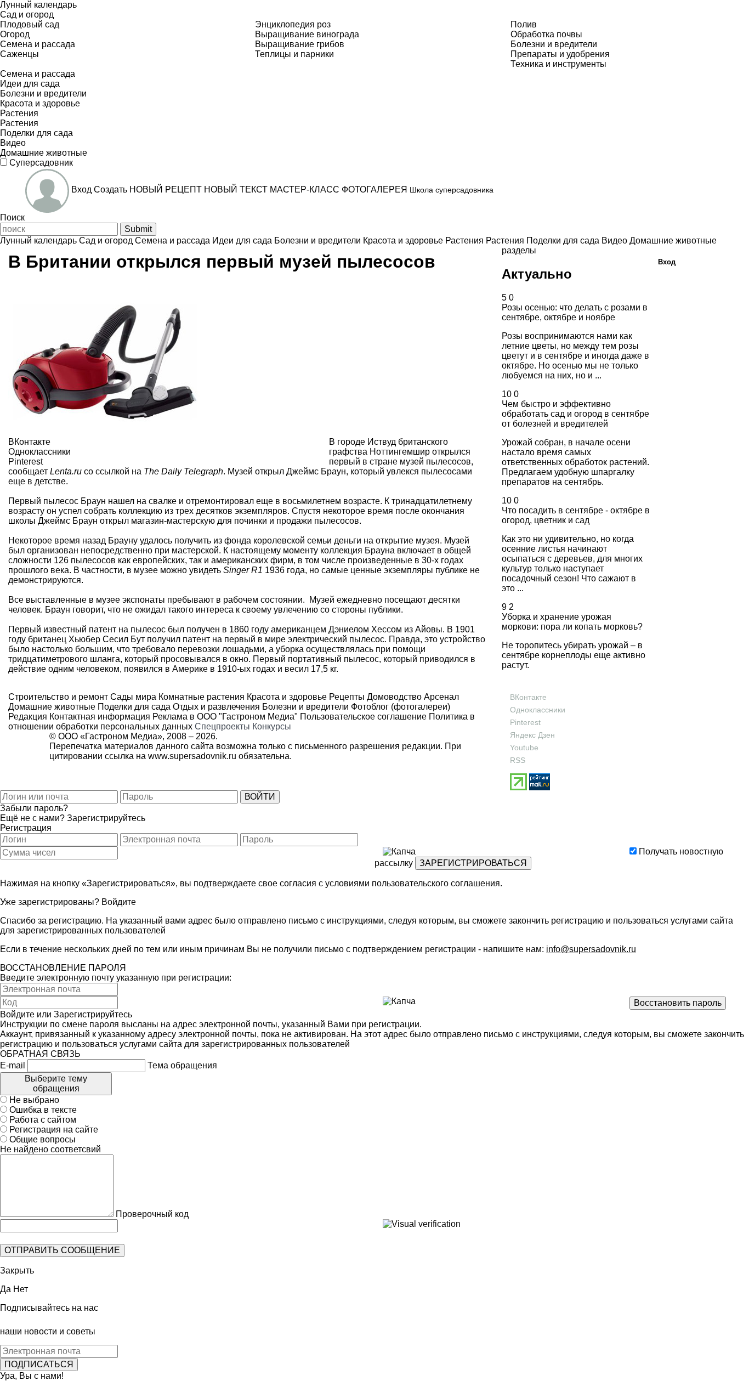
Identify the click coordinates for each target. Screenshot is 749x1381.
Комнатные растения (200, 696)
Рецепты (346, 696)
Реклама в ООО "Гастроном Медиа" (225, 716)
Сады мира (132, 696)
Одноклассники (537, 709)
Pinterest (525, 722)
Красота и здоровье (286, 696)
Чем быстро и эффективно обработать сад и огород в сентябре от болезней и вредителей (575, 413)
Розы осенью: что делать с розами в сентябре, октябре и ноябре (575, 312)
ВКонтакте (528, 697)
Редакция (27, 716)
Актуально (537, 274)
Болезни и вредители (304, 706)
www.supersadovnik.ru (192, 756)
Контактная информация (99, 716)
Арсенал (440, 696)
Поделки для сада (133, 706)
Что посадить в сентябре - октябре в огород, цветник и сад (576, 515)
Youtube (524, 747)
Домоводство (393, 696)
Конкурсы (271, 726)
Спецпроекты (222, 726)
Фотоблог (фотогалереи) (399, 706)
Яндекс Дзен (532, 735)
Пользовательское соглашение (363, 716)
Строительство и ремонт (58, 696)
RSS (517, 760)
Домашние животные (51, 706)
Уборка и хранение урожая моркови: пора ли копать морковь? (572, 621)
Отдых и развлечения (215, 706)
